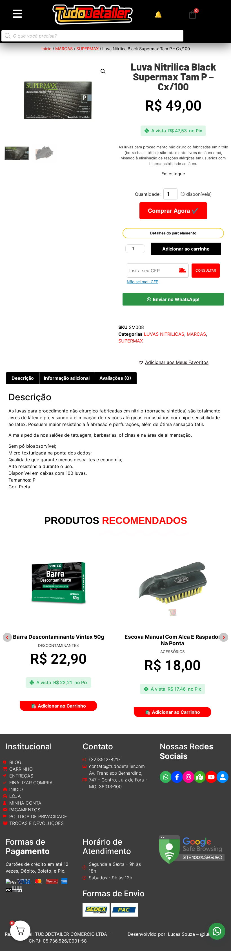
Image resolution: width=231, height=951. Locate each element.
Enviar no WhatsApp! (176, 299)
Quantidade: (148, 194)
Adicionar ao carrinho (186, 249)
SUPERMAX (87, 48)
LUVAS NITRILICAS (164, 334)
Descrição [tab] (23, 378)
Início (46, 48)
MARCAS (64, 48)
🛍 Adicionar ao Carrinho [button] (55, 712)
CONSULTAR (206, 270)
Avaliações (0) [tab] (115, 378)
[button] (103, 71)
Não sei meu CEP (142, 281)
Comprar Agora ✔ (173, 210)
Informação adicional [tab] (67, 378)
